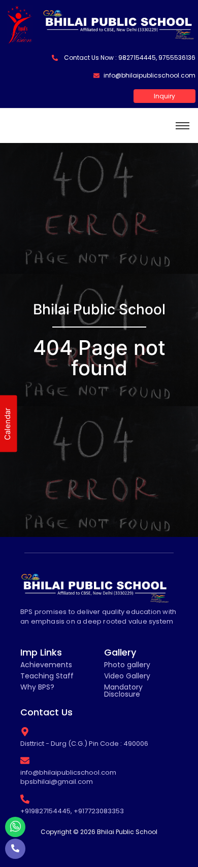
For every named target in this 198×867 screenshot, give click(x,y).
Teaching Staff (47, 676)
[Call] (15, 849)
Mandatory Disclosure (123, 690)
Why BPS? (37, 687)
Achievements (46, 665)
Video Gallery (127, 676)
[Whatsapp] (15, 827)
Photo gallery (127, 665)
